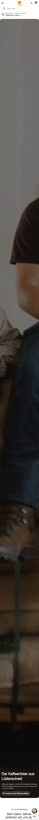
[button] (35, 3)
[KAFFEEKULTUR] (19, 3)
